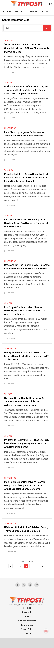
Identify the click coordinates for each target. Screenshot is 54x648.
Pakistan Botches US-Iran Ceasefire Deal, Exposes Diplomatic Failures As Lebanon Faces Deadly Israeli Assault (26, 177)
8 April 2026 (10, 338)
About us (27, 607)
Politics (19, 11)
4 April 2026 (10, 468)
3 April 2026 (10, 513)
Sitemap (27, 633)
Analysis (8, 303)
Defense (45, 11)
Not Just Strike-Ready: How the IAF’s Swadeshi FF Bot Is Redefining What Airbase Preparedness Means (24, 401)
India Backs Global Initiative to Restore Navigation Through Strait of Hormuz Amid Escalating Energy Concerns (24, 485)
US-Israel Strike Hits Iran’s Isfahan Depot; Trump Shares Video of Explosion (26, 529)
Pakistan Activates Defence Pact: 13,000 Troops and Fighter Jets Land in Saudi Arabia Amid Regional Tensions (26, 90)
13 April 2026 (10, 118)
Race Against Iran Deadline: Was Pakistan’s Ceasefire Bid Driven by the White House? (27, 266)
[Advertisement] (27, 642)
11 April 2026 (10, 160)
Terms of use (27, 625)
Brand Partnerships (27, 620)
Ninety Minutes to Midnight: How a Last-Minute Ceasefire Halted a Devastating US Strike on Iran (26, 356)
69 (42, 566)
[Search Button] (47, 28)
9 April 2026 (10, 205)
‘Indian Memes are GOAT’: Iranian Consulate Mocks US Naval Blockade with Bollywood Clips (26, 48)
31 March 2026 (10, 552)
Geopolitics (10, 83)
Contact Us (27, 612)
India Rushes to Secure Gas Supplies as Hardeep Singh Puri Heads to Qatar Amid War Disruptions (26, 223)
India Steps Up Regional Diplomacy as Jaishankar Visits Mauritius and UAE (24, 134)
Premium (6, 11)
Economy (32, 11)
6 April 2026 (10, 426)
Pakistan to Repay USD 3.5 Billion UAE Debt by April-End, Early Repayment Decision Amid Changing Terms (27, 443)
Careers (27, 616)
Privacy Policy (27, 629)
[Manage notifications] (46, 631)
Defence (8, 394)
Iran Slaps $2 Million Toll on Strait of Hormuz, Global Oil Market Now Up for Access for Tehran (24, 310)
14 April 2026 (10, 72)
